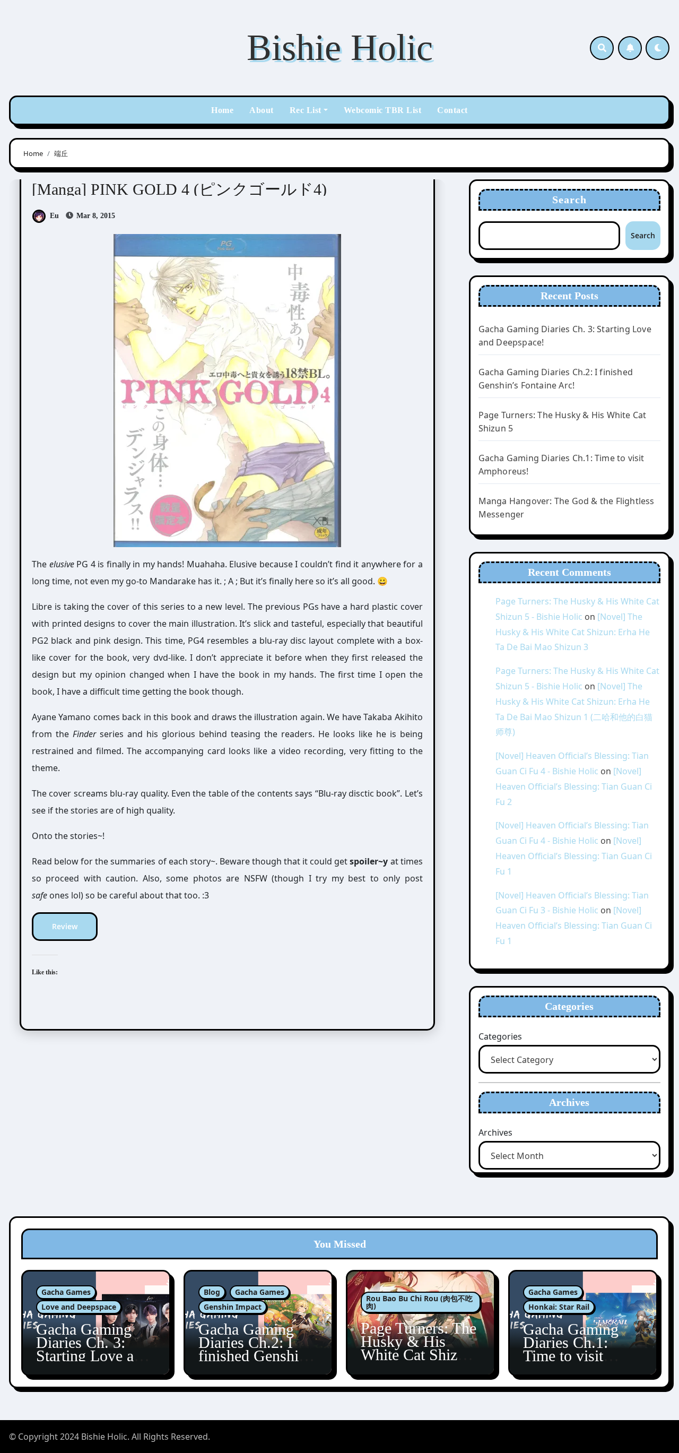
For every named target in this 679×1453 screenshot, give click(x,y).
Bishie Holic (340, 47)
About (261, 110)
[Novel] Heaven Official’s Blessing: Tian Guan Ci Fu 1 (573, 856)
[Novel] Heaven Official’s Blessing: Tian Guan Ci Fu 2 (573, 786)
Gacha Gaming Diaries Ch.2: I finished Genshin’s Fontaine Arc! (257, 1349)
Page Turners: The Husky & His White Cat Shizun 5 (418, 1348)
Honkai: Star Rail (558, 1307)
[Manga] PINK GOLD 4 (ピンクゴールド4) (179, 189)
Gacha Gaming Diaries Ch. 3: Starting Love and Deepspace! (93, 1349)
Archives (495, 1132)
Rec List (305, 110)
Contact (452, 110)
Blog (212, 1292)
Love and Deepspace (78, 1307)
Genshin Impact (233, 1307)
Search (569, 199)
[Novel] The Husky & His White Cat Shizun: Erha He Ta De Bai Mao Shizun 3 (572, 632)
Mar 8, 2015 (94, 216)
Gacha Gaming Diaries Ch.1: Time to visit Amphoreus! (571, 1349)
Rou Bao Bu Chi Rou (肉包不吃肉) (419, 1302)
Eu (54, 216)
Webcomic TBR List (383, 110)
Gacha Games (66, 1292)
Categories (500, 1036)
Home (222, 110)
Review (64, 926)
